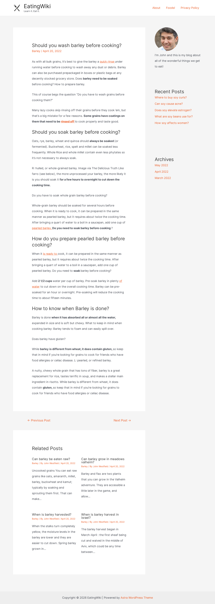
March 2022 (163, 178)
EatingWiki (37, 6)
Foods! (170, 7)
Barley (36, 51)
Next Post (122, 420)
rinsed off (68, 121)
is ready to (50, 253)
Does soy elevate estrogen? (173, 110)
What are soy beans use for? (174, 116)
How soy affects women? (172, 123)
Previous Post (38, 420)
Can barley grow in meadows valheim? (102, 460)
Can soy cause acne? (169, 103)
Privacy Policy (190, 7)
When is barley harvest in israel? (100, 516)
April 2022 (161, 171)
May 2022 (161, 165)
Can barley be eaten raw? (51, 459)
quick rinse (107, 61)
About (156, 7)
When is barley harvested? (51, 514)
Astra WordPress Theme (137, 597)
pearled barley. (42, 228)
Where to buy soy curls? (171, 97)
